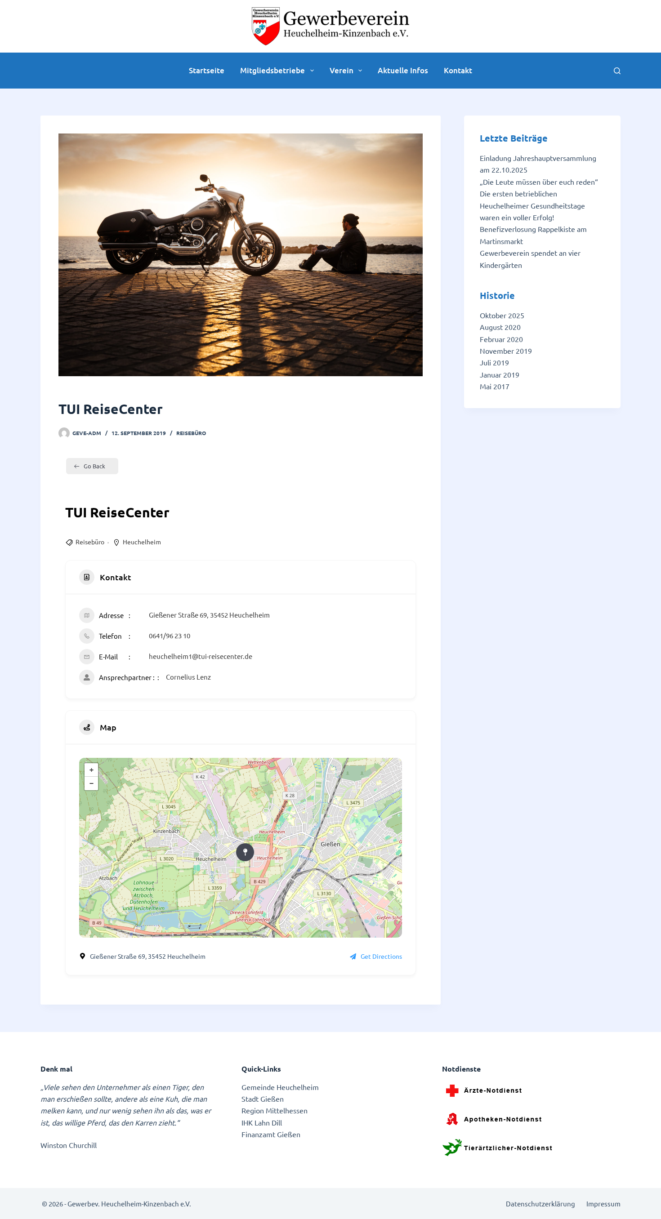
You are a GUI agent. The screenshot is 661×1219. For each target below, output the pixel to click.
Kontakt (458, 70)
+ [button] (91, 770)
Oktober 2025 (502, 315)
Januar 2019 (499, 374)
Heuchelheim (142, 542)
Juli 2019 (494, 362)
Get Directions (381, 956)
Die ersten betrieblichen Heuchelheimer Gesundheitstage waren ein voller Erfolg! (532, 205)
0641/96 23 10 (169, 635)
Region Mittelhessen (274, 1110)
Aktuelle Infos (403, 70)
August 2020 (500, 326)
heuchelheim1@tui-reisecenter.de (200, 656)
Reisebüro (191, 432)
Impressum (603, 1203)
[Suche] (617, 70)
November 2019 (506, 350)
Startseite (206, 70)
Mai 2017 (494, 386)
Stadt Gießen (262, 1098)
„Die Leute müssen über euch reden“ (539, 181)
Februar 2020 (501, 338)
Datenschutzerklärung (540, 1203)
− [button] (91, 783)
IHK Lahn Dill (261, 1122)
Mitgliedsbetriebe (272, 70)
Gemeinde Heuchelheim (280, 1086)
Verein (341, 70)
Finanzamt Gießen (270, 1134)
